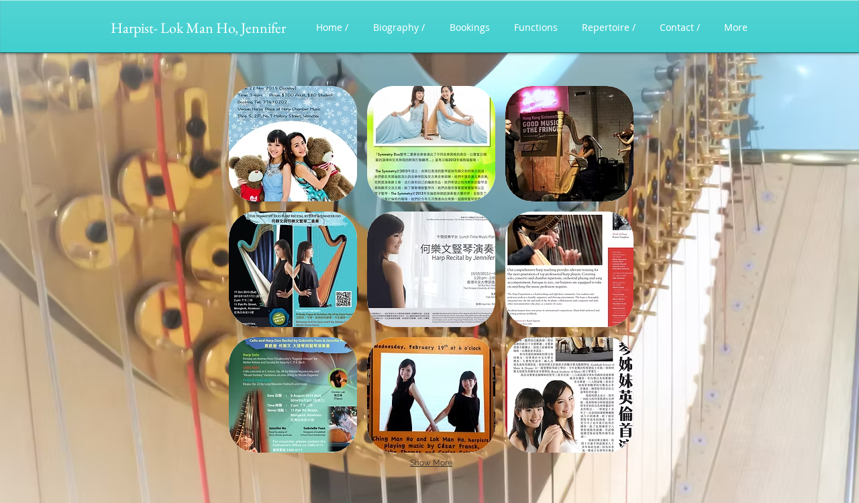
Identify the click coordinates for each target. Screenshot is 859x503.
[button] (293, 143)
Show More (431, 462)
